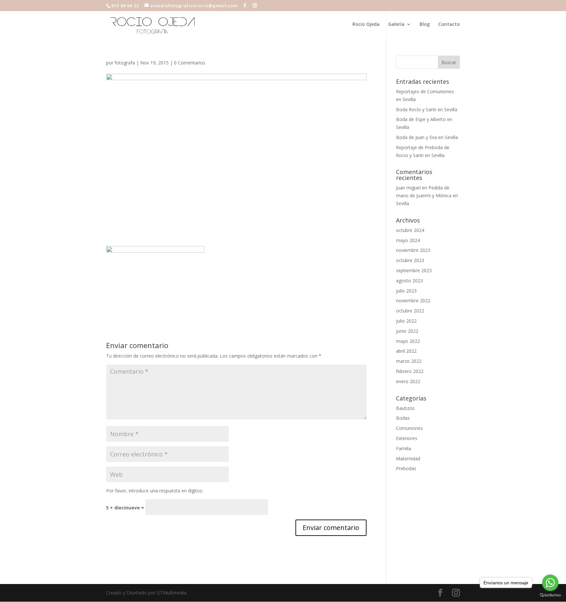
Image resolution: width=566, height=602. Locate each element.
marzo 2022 (409, 361)
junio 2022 (407, 331)
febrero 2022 (410, 371)
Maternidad (408, 458)
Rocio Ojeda (366, 24)
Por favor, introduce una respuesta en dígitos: (154, 490)
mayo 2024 (408, 240)
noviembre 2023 (413, 250)
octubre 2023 (410, 260)
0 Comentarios (189, 63)
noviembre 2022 (413, 300)
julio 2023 (406, 291)
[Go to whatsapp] (550, 583)
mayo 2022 (408, 341)
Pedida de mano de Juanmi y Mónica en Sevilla (427, 195)
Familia (403, 448)
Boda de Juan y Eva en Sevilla (427, 137)
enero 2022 (408, 381)
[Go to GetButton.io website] (550, 595)
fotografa (125, 63)
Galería (396, 24)
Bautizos (405, 408)
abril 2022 (406, 351)
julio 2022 (406, 321)
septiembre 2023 (414, 270)
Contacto (449, 24)
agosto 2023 (409, 280)
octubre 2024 (410, 230)
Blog (425, 24)
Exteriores (406, 438)
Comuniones (409, 428)
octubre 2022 (410, 311)
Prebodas (406, 468)
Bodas (403, 418)
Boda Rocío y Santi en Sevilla (426, 109)
